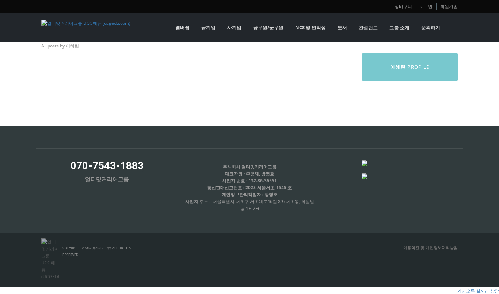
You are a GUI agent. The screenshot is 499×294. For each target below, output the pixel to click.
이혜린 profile (409, 67)
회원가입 (449, 6)
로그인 (426, 6)
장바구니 (403, 6)
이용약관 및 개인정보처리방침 (430, 247)
